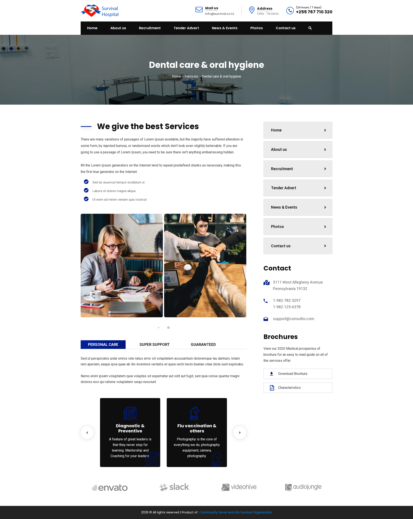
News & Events (284, 207)
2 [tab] (168, 327)
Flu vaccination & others (196, 428)
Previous (87, 432)
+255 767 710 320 (314, 12)
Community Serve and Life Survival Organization (235, 512)
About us (279, 149)
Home (176, 76)
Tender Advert (283, 188)
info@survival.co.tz (219, 13)
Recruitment (282, 168)
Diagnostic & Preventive (130, 428)
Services (191, 76)
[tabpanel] (121, 266)
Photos (277, 226)
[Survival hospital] (100, 10)
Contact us (281, 246)
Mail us (211, 8)
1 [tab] (158, 327)
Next (239, 432)
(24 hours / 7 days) (309, 7)
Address (264, 8)
